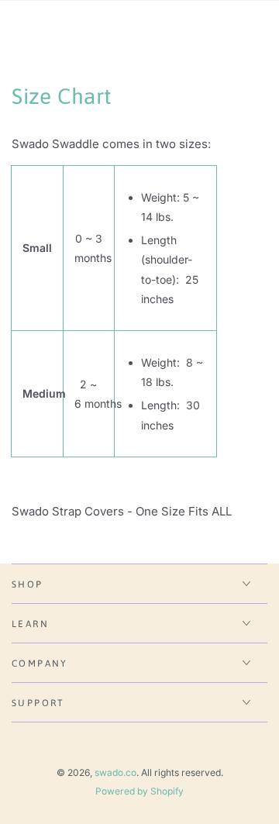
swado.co (115, 772)
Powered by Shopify (139, 791)
